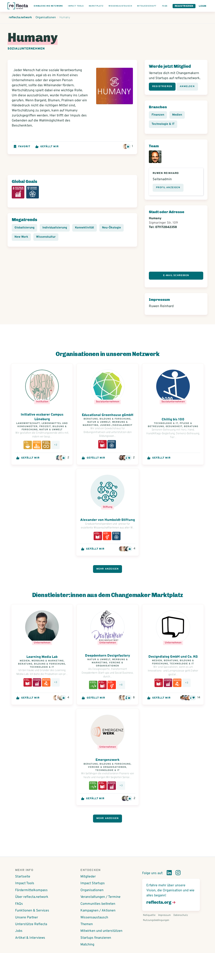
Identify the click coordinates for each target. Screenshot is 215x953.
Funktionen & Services (32, 911)
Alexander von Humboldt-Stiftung (107, 520)
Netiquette (149, 915)
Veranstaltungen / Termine (100, 897)
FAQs (19, 904)
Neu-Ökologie (111, 227)
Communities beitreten (97, 904)
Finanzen (158, 115)
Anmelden (187, 86)
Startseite (22, 877)
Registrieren (184, 6)
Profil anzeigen (168, 187)
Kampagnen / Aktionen (97, 911)
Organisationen (92, 890)
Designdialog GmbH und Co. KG (173, 657)
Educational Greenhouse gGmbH (107, 415)
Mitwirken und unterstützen (101, 931)
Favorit (24, 146)
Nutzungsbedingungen (156, 920)
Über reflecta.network (31, 897)
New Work (21, 237)
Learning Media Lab (42, 657)
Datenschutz (180, 915)
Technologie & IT (163, 124)
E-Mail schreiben (176, 275)
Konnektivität (84, 227)
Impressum (164, 915)
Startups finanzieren (95, 938)
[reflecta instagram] (178, 873)
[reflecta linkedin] (169, 873)
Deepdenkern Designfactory (107, 656)
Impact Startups (92, 883)
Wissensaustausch (94, 917)
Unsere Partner (26, 917)
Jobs (18, 931)
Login (202, 6)
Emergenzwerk (107, 760)
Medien (177, 115)
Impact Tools (24, 883)
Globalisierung (24, 227)
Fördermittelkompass (31, 890)
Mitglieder (88, 877)
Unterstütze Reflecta (31, 924)
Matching (87, 945)
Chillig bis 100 (173, 419)
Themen (86, 924)
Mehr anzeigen (107, 568)
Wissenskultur (46, 237)
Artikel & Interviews (30, 938)
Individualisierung (54, 227)
